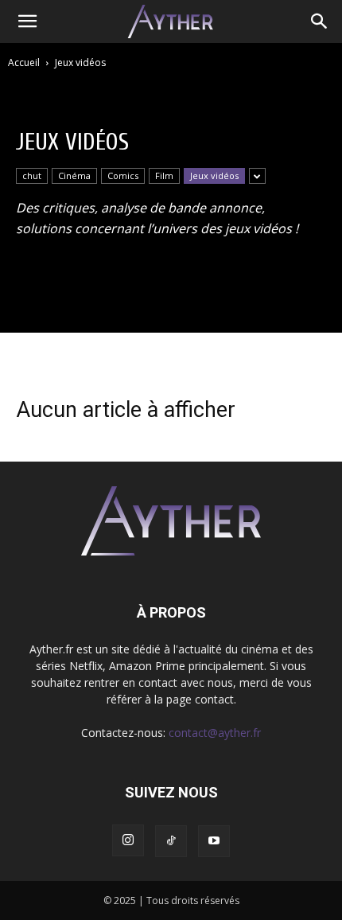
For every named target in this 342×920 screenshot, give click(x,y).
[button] (27, 21)
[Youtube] (214, 841)
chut (31, 175)
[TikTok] (171, 841)
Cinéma (74, 175)
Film (164, 175)
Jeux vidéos (214, 175)
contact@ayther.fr (215, 732)
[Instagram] (128, 840)
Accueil (24, 62)
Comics (122, 175)
